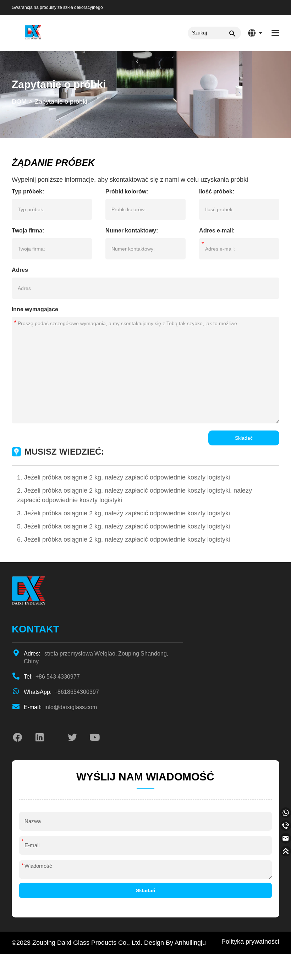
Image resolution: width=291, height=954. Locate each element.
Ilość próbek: (216, 191)
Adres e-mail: (217, 231)
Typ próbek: (28, 191)
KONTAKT (35, 629)
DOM (19, 101)
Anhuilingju (190, 942)
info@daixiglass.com (60, 707)
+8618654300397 (61, 692)
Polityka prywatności (250, 941)
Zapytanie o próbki (61, 101)
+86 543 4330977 (52, 677)
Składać (244, 438)
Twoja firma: (28, 230)
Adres (20, 270)
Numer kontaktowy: (131, 230)
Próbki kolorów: (126, 191)
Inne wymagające (35, 309)
